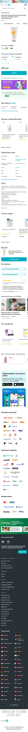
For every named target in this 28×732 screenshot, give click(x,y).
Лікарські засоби (5, 595)
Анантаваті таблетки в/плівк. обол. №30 (8, 340)
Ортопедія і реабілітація (7, 609)
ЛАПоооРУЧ (4, 616)
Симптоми (3, 625)
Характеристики (8, 23)
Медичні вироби (5, 604)
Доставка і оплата (5, 561)
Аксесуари (3, 623)
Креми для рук (18, 159)
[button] (7, 58)
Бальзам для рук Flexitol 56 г (9, 229)
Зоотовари (3, 618)
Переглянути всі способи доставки (9, 110)
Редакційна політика (6, 584)
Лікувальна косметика (6, 602)
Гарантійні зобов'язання (7, 582)
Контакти (3, 563)
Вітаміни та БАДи (5, 600)
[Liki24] (4, 720)
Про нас (3, 574)
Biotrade (3, 20)
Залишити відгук (14, 259)
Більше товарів (5, 147)
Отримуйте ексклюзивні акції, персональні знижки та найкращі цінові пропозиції (13, 546)
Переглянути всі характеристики (9, 179)
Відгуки (25, 23)
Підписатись (22, 552)
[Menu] (2, 4)
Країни (2, 576)
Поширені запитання (6, 565)
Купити (14, 73)
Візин (10, 357)
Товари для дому (5, 613)
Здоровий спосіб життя (6, 620)
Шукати (25, 8)
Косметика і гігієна (5, 597)
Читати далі (4, 208)
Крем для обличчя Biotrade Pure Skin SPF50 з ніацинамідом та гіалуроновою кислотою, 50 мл (9, 136)
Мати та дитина (5, 611)
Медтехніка (4, 606)
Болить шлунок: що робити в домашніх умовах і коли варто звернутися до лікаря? (10, 313)
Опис (18, 23)
